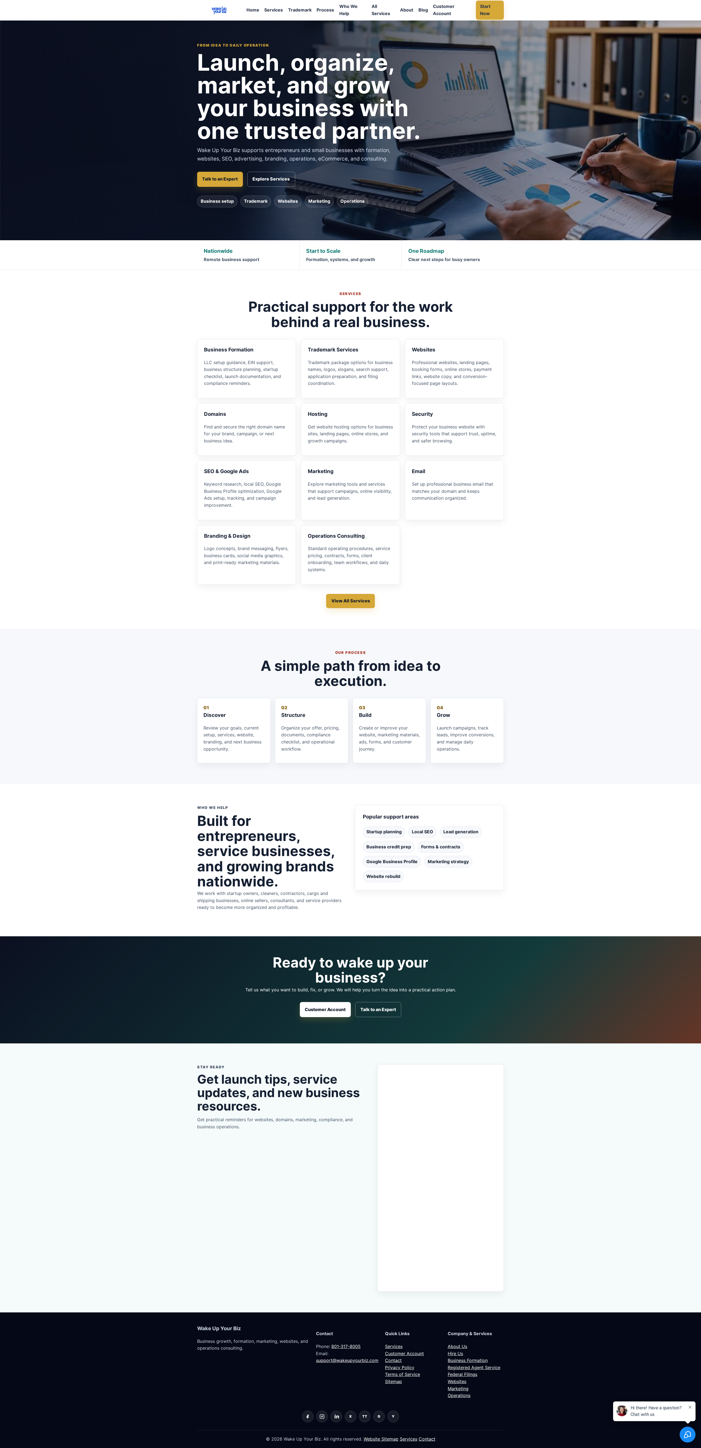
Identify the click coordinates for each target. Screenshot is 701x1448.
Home (252, 10)
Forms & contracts (440, 846)
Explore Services (271, 179)
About (406, 10)
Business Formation (468, 1360)
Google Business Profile (392, 861)
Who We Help (348, 10)
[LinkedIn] (336, 1416)
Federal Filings (462, 1374)
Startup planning (384, 831)
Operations (352, 201)
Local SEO (422, 831)
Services (273, 10)
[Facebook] (308, 1416)
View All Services (350, 600)
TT (364, 1416)
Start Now (485, 10)
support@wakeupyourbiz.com (347, 1360)
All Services (381, 10)
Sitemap (393, 1381)
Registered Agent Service (474, 1367)
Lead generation (460, 831)
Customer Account (444, 10)
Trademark (300, 10)
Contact (393, 1360)
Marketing (319, 201)
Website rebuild (383, 876)
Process (325, 10)
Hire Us (455, 1353)
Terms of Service (402, 1374)
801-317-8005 (346, 1346)
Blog (423, 10)
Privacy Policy (399, 1367)
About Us (457, 1346)
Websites (288, 201)
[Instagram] (322, 1416)
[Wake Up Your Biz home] (219, 10)
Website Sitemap (381, 1439)
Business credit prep (388, 846)
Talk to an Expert (220, 179)
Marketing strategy (448, 861)
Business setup (217, 201)
